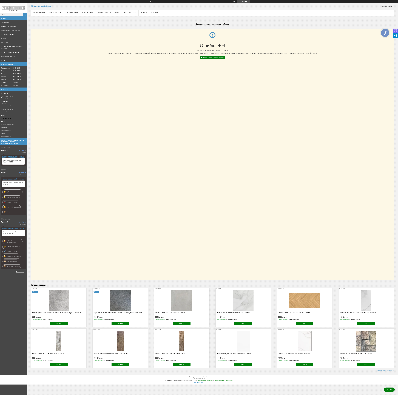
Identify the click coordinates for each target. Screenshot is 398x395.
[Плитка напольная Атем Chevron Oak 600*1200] (304, 300)
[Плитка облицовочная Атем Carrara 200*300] (304, 341)
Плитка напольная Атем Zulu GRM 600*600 (170, 313)
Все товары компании (384, 370)
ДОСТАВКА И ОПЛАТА (8, 56)
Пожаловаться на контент (205, 380)
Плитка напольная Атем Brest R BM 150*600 (48, 354)
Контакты (154, 12)
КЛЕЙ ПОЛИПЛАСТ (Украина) (10, 52)
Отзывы (144, 12)
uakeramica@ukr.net (7, 124)
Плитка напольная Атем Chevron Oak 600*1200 (294, 313)
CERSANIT (4, 38)
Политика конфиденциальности (223, 380)
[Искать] (25, 14)
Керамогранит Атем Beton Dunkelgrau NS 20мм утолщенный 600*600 (56, 313)
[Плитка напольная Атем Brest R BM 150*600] (58, 341)
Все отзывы (20, 272)
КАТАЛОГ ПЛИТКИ (39, 12)
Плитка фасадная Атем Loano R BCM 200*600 (12, 233)
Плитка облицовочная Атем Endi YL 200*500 (12, 161)
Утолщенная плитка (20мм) (108, 12)
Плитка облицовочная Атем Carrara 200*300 (294, 354)
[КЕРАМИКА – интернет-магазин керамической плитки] (13, 7)
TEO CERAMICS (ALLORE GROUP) (11, 30)
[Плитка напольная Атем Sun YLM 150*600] (181, 341)
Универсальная (88, 12)
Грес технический (129, 12)
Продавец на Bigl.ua (199, 379)
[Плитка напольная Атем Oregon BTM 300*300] (366, 341)
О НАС (3, 60)
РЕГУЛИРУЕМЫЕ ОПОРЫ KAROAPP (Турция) (12, 47)
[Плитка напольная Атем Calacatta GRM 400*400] (243, 300)
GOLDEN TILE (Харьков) (8, 26)
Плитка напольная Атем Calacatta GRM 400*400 (233, 313)
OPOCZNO (4, 42)
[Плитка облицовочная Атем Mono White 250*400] (243, 341)
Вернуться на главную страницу (213, 57)
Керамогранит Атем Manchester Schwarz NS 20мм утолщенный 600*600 (119, 313)
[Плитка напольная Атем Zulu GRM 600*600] (181, 300)
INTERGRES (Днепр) (7, 34)
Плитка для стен (55, 12)
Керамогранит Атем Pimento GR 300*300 (13, 183)
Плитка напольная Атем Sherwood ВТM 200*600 (111, 354)
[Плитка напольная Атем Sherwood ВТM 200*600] (120, 341)
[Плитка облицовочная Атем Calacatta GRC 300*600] (366, 300)
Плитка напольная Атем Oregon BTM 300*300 (356, 354)
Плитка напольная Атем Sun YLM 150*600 (170, 354)
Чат (391, 389)
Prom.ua (208, 377)
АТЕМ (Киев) (5, 22)
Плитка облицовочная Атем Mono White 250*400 (234, 354)
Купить (58, 323)
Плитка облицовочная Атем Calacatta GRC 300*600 (358, 313)
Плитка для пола (72, 12)
